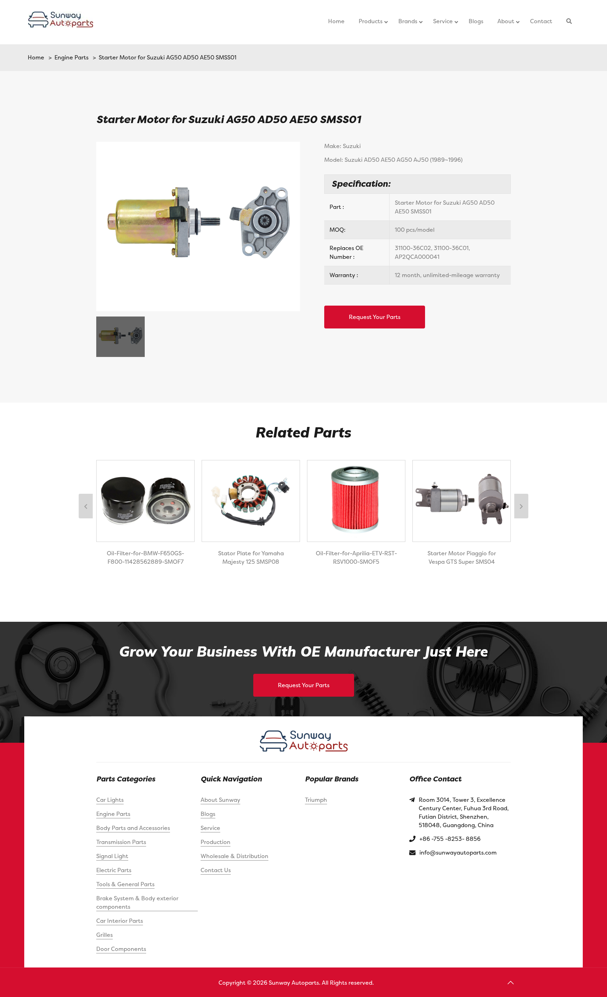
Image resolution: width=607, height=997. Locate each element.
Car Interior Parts (119, 921)
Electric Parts (113, 870)
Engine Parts (70, 57)
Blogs (208, 814)
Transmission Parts (121, 842)
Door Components (121, 949)
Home (36, 57)
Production (215, 842)
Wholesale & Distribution (234, 856)
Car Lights (110, 800)
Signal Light (112, 856)
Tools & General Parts (125, 884)
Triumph (316, 800)
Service (210, 828)
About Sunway (220, 800)
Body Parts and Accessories (133, 828)
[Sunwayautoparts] (60, 22)
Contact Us (216, 870)
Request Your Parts (374, 317)
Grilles (104, 935)
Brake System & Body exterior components (137, 902)
